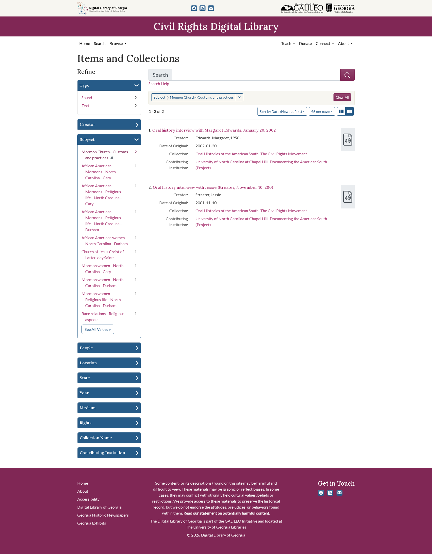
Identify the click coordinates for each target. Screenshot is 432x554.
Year (84, 392)
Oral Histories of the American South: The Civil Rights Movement (251, 153)
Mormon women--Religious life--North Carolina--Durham (101, 299)
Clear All (342, 97)
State (85, 377)
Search (100, 43)
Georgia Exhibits (91, 523)
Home (84, 43)
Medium (88, 407)
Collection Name (96, 437)
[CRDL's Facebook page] (194, 8)
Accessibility (88, 499)
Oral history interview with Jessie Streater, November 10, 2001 (213, 187)
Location (88, 362)
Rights (86, 422)
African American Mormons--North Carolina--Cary (99, 171)
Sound (87, 97)
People (86, 347)
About (82, 491)
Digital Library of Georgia (99, 507)
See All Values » (99, 329)
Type (85, 85)
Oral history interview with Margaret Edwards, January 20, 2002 (214, 130)
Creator (87, 124)
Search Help (158, 83)
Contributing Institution (102, 452)
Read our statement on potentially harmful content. (227, 513)
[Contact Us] (211, 8)
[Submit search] (347, 75)
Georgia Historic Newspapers (103, 515)
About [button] (344, 43)
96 (320, 111)
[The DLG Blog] (203, 8)
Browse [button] (117, 43)
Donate (305, 43)
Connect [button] (323, 43)
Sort (281, 111)
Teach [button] (286, 43)
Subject (87, 139)
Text (85, 105)
